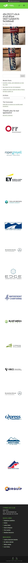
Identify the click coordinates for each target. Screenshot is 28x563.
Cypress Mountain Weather (11, 539)
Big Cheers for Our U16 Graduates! (11, 87)
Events (5, 523)
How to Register (8, 527)
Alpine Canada (7, 544)
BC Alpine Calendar (8, 542)
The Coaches (7, 530)
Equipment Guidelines (9, 520)
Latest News (7, 525)
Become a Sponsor (8, 115)
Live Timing (7, 547)
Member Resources (9, 532)
